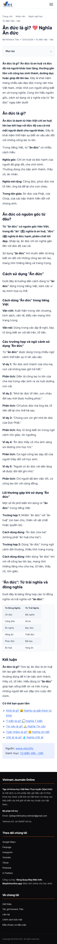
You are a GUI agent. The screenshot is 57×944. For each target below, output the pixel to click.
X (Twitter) (7, 873)
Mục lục (10, 51)
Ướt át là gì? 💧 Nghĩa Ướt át (24, 737)
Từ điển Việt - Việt (11, 21)
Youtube (6, 857)
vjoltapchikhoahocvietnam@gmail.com (28, 815)
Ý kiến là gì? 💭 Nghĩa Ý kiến (24, 721)
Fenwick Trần (12, 39)
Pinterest (6, 867)
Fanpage (6, 847)
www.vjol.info (24, 748)
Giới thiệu (7, 904)
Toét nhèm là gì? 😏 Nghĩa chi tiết (28, 732)
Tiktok (5, 862)
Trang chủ (7, 16)
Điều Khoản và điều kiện (14, 925)
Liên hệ (6, 914)
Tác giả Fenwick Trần (12, 909)
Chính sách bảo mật (12, 919)
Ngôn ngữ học (35, 16)
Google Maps (9, 842)
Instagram (7, 852)
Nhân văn (20, 16)
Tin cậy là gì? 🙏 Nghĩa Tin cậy (26, 726)
